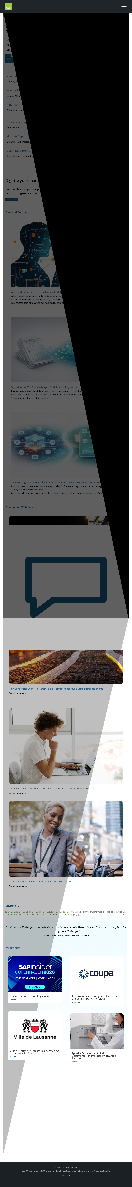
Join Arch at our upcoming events (29, 996)
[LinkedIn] (60, 1180)
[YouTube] (66, 1180)
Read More (14, 1000)
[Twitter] (73, 1180)
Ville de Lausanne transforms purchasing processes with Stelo (34, 1052)
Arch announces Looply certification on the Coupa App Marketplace (95, 997)
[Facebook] (79, 1180)
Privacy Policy (66, 1175)
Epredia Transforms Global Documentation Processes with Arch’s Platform (94, 1056)
